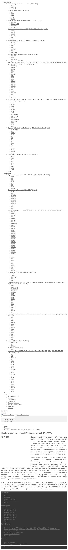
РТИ (12, 37)
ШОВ (12, 300)
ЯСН (12, 383)
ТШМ (13, 148)
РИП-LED (14, 121)
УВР (12, 255)
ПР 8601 (13, 242)
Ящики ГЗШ (14, 342)
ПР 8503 (13, 233)
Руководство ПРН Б (10, 516)
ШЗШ (13, 299)
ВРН (12, 51)
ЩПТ (12, 205)
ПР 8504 (13, 235)
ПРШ (12, 96)
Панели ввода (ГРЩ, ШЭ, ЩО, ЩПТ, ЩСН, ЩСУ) (23, 190)
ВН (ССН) (14, 59)
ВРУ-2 (13, 213)
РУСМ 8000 (14, 289)
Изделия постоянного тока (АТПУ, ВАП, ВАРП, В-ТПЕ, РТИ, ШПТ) (28, 29)
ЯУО (12, 391)
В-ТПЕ (13, 35)
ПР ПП (13, 74)
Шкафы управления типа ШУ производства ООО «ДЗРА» (26, 433)
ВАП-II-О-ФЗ (15, 119)
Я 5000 (13, 305)
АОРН (13, 104)
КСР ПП (13, 136)
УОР (12, 124)
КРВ (12, 183)
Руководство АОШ (10, 509)
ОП (12, 319)
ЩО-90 (13, 198)
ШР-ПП (13, 22)
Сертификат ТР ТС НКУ (11, 530)
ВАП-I (13, 32)
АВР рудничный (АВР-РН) (15, 61)
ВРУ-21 (13, 222)
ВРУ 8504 (14, 223)
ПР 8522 (13, 240)
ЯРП (12, 379)
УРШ (12, 149)
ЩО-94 (13, 201)
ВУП (12, 178)
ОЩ (12, 321)
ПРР (12, 91)
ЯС (12, 312)
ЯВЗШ (13, 362)
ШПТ (12, 39)
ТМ (12, 146)
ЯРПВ (13, 381)
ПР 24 (13, 230)
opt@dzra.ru (5, 489)
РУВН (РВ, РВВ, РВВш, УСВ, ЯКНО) (18, 10)
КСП (12, 131)
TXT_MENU (4, 411)
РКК (12, 143)
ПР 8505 (13, 237)
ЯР (12, 376)
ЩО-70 (13, 196)
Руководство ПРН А (10, 514)
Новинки (6, 393)
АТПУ (13, 30)
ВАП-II (13, 44)
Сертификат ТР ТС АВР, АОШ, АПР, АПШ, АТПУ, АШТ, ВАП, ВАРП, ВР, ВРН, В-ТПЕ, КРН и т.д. (32, 529)
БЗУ (12, 161)
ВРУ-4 (13, 217)
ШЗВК (13, 295)
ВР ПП (13, 49)
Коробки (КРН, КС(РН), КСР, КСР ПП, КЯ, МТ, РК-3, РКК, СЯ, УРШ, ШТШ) (29, 128)
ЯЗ (12, 309)
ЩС (12, 269)
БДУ (12, 158)
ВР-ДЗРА (14, 52)
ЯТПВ (13, 386)
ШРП (12, 260)
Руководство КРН (9, 519)
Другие (6, 521)
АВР (12, 274)
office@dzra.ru (16, 489)
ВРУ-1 (13, 212)
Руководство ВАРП (10, 511)
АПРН (13, 109)
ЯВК (12, 364)
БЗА (12, 160)
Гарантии (10, 398)
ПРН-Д (13, 84)
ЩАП (12, 279)
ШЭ (12, 193)
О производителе (13, 396)
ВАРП (13, 34)
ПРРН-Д (13, 92)
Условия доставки (13, 403)
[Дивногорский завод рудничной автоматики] (15, 415)
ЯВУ (12, 366)
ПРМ (12, 79)
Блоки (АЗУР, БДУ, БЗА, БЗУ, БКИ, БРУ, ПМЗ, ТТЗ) (23, 155)
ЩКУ (12, 331)
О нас (6, 394)
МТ (12, 139)
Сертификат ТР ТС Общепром (13, 532)
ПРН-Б (13, 82)
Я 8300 (13, 307)
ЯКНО (13, 19)
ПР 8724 (13, 252)
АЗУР (12, 156)
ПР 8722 (13, 250)
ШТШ (13, 151)
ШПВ (12, 302)
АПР (12, 108)
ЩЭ (12, 339)
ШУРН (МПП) (15, 24)
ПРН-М (13, 86)
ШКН (12, 257)
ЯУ (12, 280)
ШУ (66, 439)
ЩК (12, 329)
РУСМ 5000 (14, 287)
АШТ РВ (13, 9)
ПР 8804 (13, 253)
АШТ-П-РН (14, 116)
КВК (12, 180)
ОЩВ (13, 322)
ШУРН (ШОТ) (15, 25)
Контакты (11, 406)
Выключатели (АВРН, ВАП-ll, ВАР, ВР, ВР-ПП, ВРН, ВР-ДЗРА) (26, 40)
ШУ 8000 (14, 277)
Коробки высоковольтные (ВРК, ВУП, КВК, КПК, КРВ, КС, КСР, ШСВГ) (29, 175)
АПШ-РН (13, 111)
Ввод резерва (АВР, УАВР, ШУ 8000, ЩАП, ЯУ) (22, 272)
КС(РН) (13, 133)
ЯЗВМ (13, 310)
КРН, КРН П (14, 129)
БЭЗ (12, 285)
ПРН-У (13, 87)
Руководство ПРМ (10, 517)
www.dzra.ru (48, 489)
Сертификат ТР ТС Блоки (11, 534)
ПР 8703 (13, 247)
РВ (12, 12)
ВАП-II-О (14, 118)
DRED (9, 171)
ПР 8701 (13, 245)
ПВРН (13, 67)
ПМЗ (12, 168)
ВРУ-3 (13, 215)
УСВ (12, 17)
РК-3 (12, 141)
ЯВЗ (12, 361)
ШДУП (13, 346)
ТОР (12, 123)
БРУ (12, 166)
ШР (12, 258)
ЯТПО (13, 388)
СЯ (12, 144)
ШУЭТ (13, 327)
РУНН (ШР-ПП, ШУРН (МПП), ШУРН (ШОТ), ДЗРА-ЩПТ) (24, 20)
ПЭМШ (13, 97)
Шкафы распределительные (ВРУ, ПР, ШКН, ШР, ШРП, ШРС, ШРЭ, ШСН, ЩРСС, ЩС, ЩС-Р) (35, 210)
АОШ (12, 106)
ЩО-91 (13, 200)
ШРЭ (12, 263)
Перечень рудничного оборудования (15, 544)
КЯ (12, 138)
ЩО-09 (13, 195)
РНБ (12, 57)
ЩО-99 (13, 203)
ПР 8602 (13, 243)
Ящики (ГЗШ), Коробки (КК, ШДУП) (18, 341)
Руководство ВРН (9, 512)
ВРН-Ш (13, 56)
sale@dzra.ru (8, 421)
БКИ (12, 165)
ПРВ (12, 77)
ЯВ (12, 359)
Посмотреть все (9, 535)
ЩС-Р (13, 270)
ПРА (12, 76)
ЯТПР (13, 389)
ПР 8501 (13, 232)
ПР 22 (13, 228)
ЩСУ (12, 208)
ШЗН (12, 297)
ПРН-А (13, 81)
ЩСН (12, 206)
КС (12, 185)
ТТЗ (12, 170)
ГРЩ (12, 191)
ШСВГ (13, 188)
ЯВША (13, 369)
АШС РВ (13, 7)
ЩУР (12, 337)
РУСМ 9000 (14, 290)
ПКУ (12, 349)
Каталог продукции (10, 542)
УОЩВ (13, 324)
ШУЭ (12, 326)
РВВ (12, 14)
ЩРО (13, 336)
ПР (12, 72)
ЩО (12, 332)
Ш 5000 (13, 292)
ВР (12, 47)
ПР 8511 (13, 238)
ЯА (12, 354)
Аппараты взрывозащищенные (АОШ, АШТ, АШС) (23, 4)
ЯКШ (12, 153)
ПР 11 (13, 227)
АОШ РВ (13, 5)
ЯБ (12, 356)
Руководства (12, 401)
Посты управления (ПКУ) (15, 347)
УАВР (12, 275)
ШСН (12, 265)
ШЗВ (12, 294)
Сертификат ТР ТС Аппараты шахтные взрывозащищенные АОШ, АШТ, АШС (27, 527)
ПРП (12, 89)
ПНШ (12, 71)
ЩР (12, 334)
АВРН (13, 42)
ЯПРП (13, 374)
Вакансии (10, 408)
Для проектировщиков (15, 404)
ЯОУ (12, 371)
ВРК (12, 176)
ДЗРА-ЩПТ (14, 27)
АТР (12, 113)
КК (12, 344)
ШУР (12, 304)
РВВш (13, 15)
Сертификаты (12, 399)
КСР (12, 134)
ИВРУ (13, 225)
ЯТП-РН (13, 126)
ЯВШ (12, 367)
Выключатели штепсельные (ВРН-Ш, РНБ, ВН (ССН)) (23, 54)
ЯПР (12, 372)
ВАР (12, 46)
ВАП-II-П (14, 66)
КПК (12, 181)
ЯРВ (12, 378)
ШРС (12, 262)
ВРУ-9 (13, 220)
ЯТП (12, 384)
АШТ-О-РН (14, 114)
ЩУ (12, 317)
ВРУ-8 (13, 218)
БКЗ (12, 163)
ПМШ (13, 69)
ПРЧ (12, 94)
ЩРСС (13, 267)
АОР (12, 103)
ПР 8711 (13, 248)
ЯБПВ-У (13, 357)
